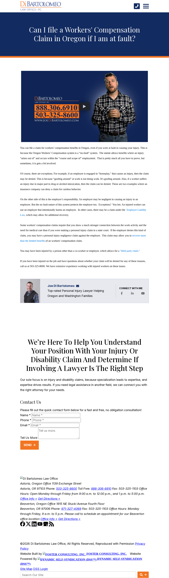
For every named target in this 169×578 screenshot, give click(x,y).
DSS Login (40, 569)
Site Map (26, 569)
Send (28, 445)
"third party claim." (130, 250)
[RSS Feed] (51, 525)
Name (25, 415)
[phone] (137, 6)
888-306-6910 (101, 488)
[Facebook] (23, 525)
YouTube (142, 293)
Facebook (121, 293)
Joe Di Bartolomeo (61, 286)
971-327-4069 (71, 508)
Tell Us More (28, 438)
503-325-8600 (66, 488)
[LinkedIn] (34, 525)
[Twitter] (29, 525)
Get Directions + (49, 498)
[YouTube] (40, 525)
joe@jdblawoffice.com (78, 286)
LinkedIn (132, 293)
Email (25, 425)
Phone (25, 420)
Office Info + (28, 498)
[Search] (143, 574)
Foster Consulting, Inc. (106, 553)
